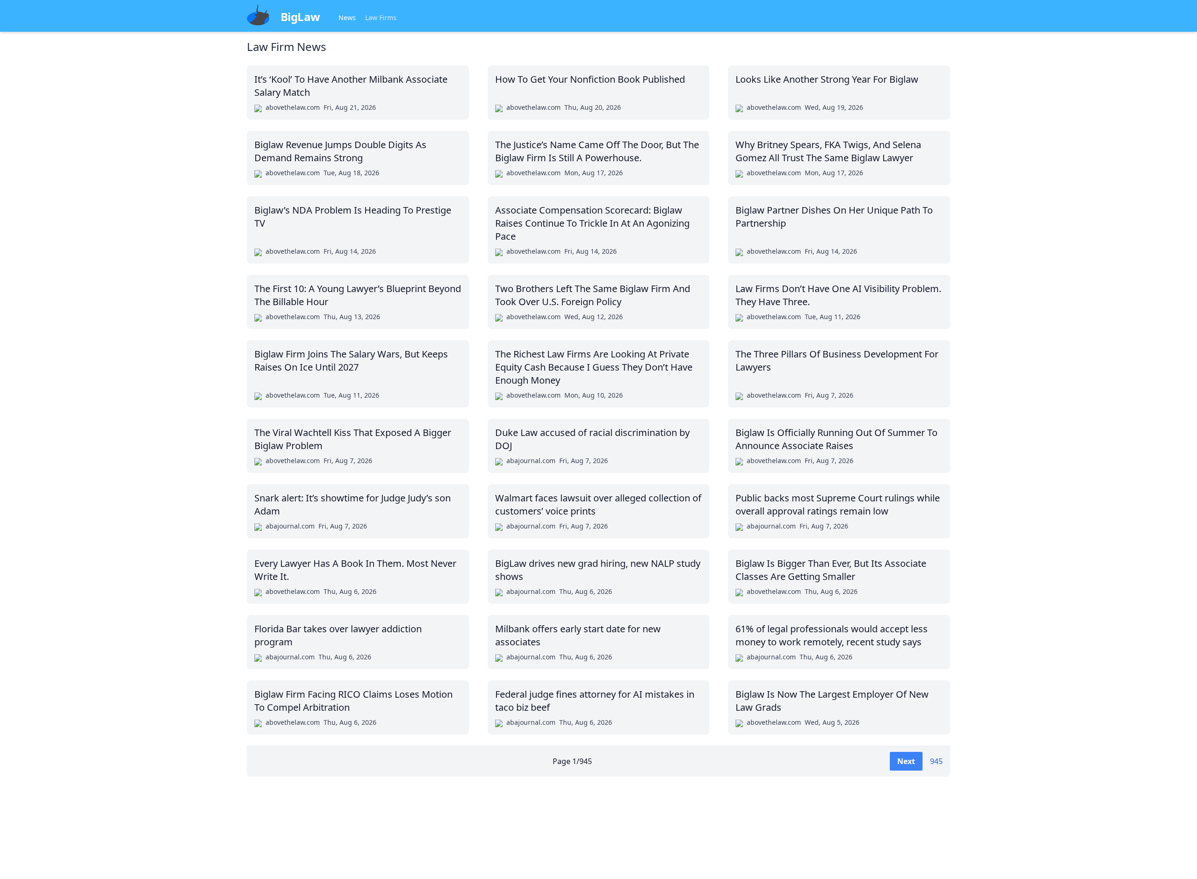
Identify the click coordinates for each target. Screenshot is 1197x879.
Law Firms (381, 17)
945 (936, 761)
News (347, 17)
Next (906, 761)
